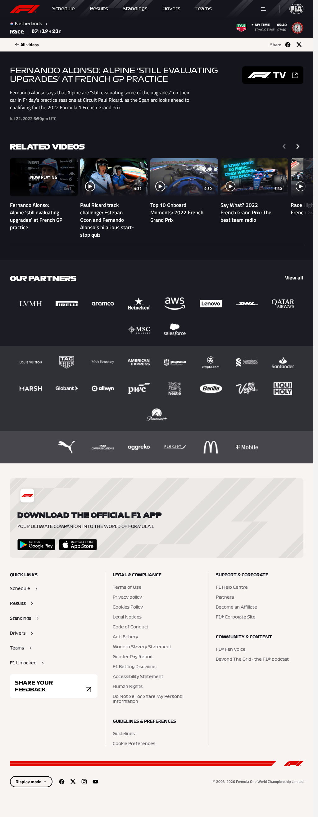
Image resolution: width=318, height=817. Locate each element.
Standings (135, 9)
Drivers (171, 9)
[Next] (297, 146)
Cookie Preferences (134, 744)
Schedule (63, 9)
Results (99, 9)
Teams (203, 9)
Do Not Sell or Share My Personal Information (148, 699)
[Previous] (284, 146)
